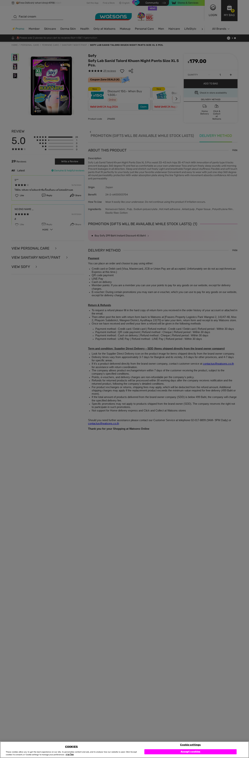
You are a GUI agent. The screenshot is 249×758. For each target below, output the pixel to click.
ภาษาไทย (70, 755)
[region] (124, 749)
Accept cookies (191, 751)
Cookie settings (190, 744)
